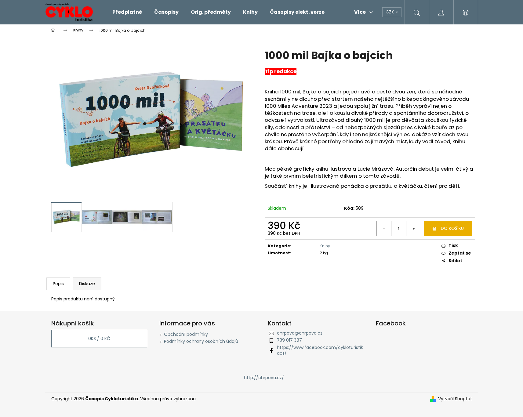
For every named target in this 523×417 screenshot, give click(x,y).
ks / (99, 338)
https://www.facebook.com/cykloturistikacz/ (320, 350)
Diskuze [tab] (87, 284)
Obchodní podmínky (186, 334)
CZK (390, 12)
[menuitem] (127, 12)
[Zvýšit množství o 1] (413, 228)
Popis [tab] (58, 284)
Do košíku (452, 228)
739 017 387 (289, 340)
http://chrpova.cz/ (264, 378)
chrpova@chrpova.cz (299, 333)
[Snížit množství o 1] (384, 228)
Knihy (325, 246)
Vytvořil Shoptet (455, 399)
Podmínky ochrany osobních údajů (201, 341)
